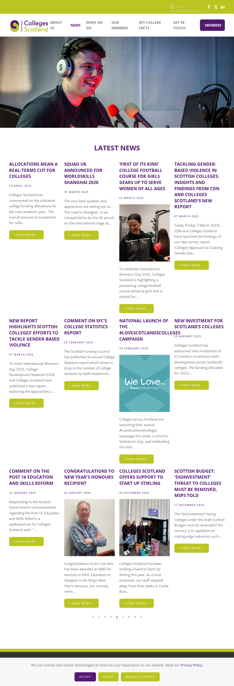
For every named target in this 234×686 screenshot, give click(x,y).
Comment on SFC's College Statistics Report (86, 327)
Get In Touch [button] (179, 25)
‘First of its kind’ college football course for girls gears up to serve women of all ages (142, 176)
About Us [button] (56, 25)
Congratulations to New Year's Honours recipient (89, 477)
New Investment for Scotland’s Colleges (198, 324)
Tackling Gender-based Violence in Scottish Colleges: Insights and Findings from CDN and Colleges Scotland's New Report (196, 185)
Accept (85, 676)
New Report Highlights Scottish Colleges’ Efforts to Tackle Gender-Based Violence (34, 333)
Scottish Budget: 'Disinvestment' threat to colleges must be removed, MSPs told (197, 483)
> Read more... (26, 234)
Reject (108, 676)
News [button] (75, 25)
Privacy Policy (191, 665)
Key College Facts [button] (150, 25)
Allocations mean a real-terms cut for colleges (33, 170)
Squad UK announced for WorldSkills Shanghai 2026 (83, 173)
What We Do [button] (94, 25)
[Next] (141, 616)
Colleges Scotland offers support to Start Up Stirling (142, 477)
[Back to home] (29, 25)
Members (213, 25)
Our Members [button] (120, 25)
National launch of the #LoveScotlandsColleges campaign (149, 330)
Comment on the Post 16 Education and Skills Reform (31, 477)
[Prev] (93, 616)
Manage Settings (140, 676)
